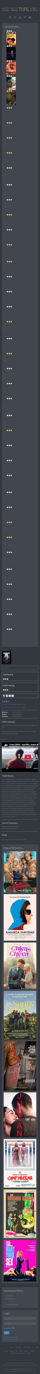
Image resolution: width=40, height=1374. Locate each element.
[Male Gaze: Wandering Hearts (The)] (11, 68)
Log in (6, 1332)
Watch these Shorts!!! (18, 1353)
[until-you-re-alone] (20, 1066)
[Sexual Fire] (11, 83)
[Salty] (11, 621)
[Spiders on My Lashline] (11, 483)
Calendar (18, 1347)
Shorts (26, 1351)
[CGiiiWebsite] (20, 17)
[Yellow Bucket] (11, 361)
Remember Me (8, 1328)
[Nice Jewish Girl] (11, 438)
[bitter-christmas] (20, 917)
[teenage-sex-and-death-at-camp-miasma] (20, 1163)
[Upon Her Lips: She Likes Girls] (11, 207)
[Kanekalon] (11, 499)
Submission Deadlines (11, 1304)
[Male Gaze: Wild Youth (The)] (11, 591)
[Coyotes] (11, 237)
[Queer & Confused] (11, 376)
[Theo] (11, 636)
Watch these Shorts (15, 707)
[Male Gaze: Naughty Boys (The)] (11, 192)
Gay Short (6, 668)
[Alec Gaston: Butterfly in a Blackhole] (11, 53)
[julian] (20, 1114)
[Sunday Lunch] (11, 222)
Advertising (26, 1347)
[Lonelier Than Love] (11, 453)
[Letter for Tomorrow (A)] (11, 468)
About (12, 1347)
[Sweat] (11, 423)
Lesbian (11, 1351)
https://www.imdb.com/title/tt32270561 (14, 839)
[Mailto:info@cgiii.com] (30, 17)
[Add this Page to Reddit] (7, 696)
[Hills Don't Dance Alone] (11, 98)
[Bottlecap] (11, 514)
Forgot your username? (11, 1339)
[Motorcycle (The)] (11, 284)
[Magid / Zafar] (11, 252)
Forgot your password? (11, 1337)
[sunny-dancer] (20, 1015)
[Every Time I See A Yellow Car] (11, 160)
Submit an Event (10, 1298)
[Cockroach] (11, 115)
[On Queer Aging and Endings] (11, 391)
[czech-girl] (20, 965)
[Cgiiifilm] (10, 17)
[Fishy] (11, 346)
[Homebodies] (11, 576)
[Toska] (6, 657)
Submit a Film (9, 1295)
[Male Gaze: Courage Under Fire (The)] (11, 38)
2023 (24, 707)
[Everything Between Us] (11, 299)
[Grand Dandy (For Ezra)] (11, 606)
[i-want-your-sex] (20, 1260)
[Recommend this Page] (13, 696)
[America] (11, 269)
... (5, 1301)
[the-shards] (20, 871)
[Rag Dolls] (11, 529)
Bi (16, 1351)
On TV (29, 1353)
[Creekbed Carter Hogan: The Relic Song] (11, 559)
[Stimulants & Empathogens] (11, 145)
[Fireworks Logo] (20, 9)
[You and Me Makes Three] (11, 329)
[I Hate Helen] (11, 544)
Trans (20, 1351)
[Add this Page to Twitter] (10, 696)
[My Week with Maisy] (11, 130)
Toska (5, 701)
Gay (6, 1351)
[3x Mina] (11, 406)
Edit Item (4, 650)
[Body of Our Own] (11, 314)
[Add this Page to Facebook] (4, 696)
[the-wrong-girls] (20, 1213)
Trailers (32, 1351)
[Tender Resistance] (11, 175)
